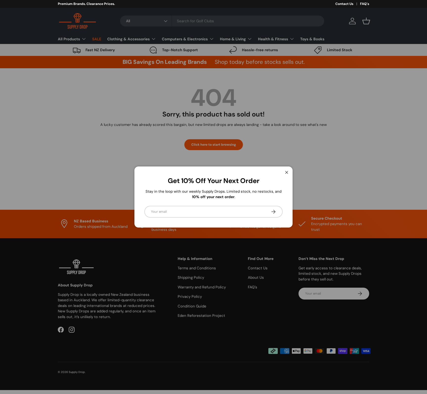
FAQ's (364, 4)
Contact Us (344, 4)
